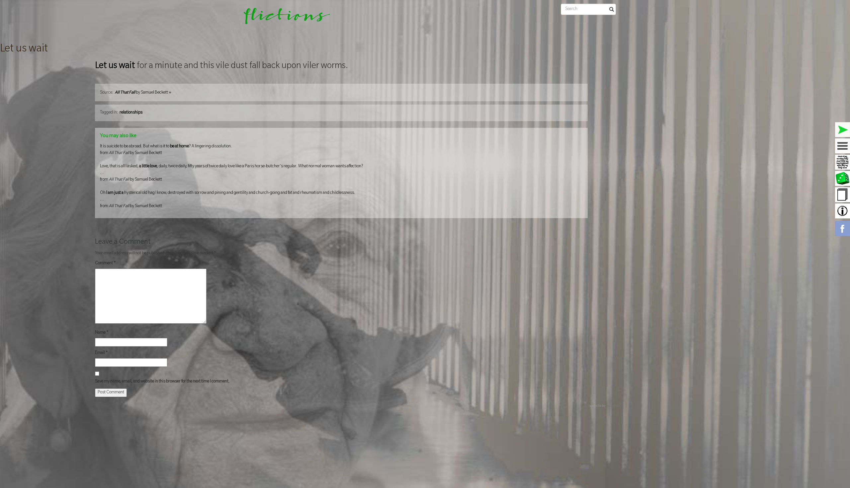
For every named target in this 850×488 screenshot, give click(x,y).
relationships (131, 113)
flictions (282, 18)
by (143, 93)
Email (101, 353)
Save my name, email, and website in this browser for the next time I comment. (162, 381)
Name (102, 333)
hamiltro (612, 406)
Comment (105, 263)
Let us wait (24, 49)
